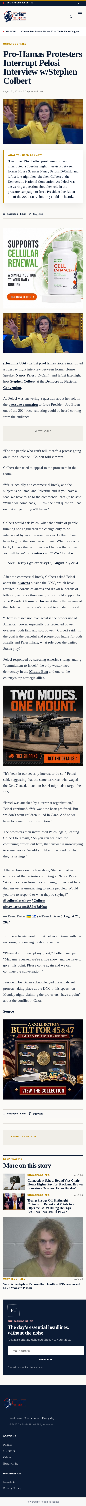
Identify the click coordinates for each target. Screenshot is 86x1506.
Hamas (50, 363)
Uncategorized (15, 43)
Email (23, 213)
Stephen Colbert (22, 381)
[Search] (70, 16)
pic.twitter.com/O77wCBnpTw (50, 553)
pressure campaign (23, 404)
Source (8, 1011)
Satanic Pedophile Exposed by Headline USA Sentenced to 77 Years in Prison (41, 1286)
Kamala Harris (36, 601)
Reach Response (50, 1501)
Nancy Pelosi (26, 375)
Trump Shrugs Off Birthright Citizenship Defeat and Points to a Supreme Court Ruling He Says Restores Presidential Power (50, 1206)
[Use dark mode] (78, 3)
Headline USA (15, 363)
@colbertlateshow (17, 900)
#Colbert (38, 900)
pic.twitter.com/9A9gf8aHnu (25, 907)
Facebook (12, 213)
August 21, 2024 (65, 563)
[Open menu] (79, 16)
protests (24, 583)
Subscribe (46, 1359)
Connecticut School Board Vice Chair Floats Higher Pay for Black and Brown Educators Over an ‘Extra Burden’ (52, 31)
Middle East (38, 671)
